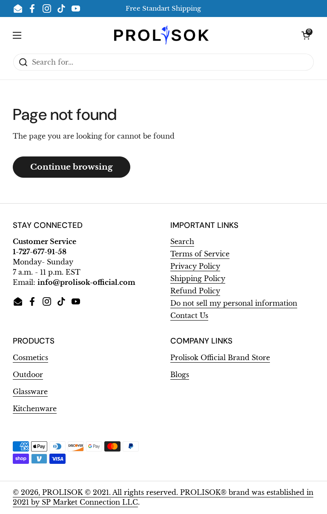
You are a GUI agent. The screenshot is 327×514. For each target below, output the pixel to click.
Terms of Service (199, 254)
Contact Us (189, 316)
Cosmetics (30, 358)
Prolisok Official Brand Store (220, 358)
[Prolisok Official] (161, 35)
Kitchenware (35, 409)
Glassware (30, 392)
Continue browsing (71, 167)
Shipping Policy (197, 279)
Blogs (179, 375)
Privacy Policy (195, 266)
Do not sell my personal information (233, 303)
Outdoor (28, 375)
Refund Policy (195, 291)
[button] (305, 35)
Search (182, 242)
